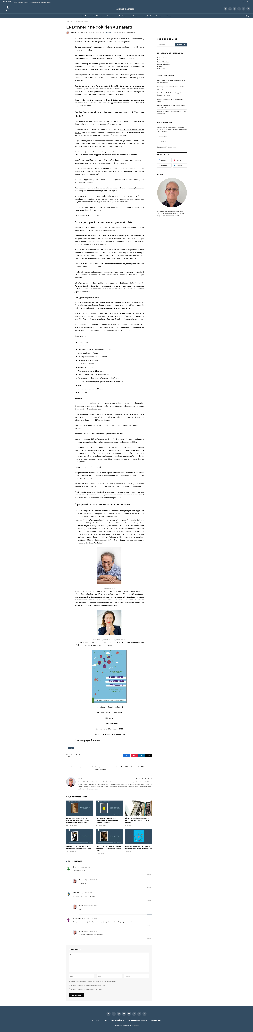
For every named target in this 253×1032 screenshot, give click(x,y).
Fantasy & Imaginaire (163, 62)
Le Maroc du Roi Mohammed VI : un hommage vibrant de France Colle (108, 849)
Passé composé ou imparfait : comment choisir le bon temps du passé (32, 2)
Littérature (134, 16)
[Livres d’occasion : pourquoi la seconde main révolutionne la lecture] (138, 808)
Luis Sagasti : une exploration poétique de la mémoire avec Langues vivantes (107, 820)
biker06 (75, 867)
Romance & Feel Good (163, 64)
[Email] (59, 53)
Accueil (84, 16)
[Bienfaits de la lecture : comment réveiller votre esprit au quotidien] (138, 836)
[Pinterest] (59, 49)
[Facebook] (59, 40)
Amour (71, 748)
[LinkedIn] (59, 44)
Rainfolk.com (135, 1025)
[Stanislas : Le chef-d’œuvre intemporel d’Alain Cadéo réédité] (79, 836)
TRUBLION (76, 892)
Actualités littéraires (96, 16)
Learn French (147, 16)
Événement (158, 16)
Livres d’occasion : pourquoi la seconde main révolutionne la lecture (137, 820)
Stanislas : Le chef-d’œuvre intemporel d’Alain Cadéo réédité (79, 848)
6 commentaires (120, 32)
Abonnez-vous (163, 142)
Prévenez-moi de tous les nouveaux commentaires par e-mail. (88, 985)
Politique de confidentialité (137, 1020)
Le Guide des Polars (163, 58)
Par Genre (122, 16)
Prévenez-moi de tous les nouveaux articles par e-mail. (86, 989)
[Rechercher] (246, 16)
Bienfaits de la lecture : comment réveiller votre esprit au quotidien (138, 848)
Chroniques (110, 16)
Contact (168, 16)
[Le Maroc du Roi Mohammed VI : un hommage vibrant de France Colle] (109, 836)
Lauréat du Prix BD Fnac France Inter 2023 (128, 767)
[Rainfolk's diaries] (6, 8)
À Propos (95, 1020)
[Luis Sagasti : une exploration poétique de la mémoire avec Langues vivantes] (109, 808)
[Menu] (249, 16)
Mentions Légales (117, 1020)
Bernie (74, 32)
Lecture (108, 32)
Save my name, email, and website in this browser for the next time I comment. (93, 981)
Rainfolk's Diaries (125, 8)
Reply (149, 874)
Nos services (156, 1020)
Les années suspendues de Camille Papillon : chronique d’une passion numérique (77, 820)
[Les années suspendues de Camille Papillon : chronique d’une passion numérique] (79, 808)
